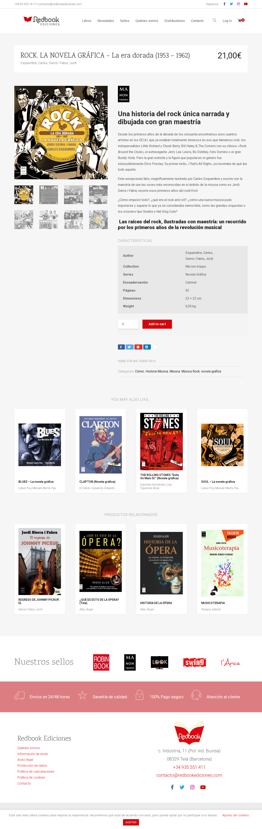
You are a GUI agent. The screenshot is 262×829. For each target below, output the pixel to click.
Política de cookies (31, 777)
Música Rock (190, 371)
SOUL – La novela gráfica (218, 481)
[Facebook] (173, 787)
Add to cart (157, 324)
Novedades (105, 21)
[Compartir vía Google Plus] (138, 347)
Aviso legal (25, 760)
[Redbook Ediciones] (41, 20)
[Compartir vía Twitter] (130, 347)
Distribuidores (174, 21)
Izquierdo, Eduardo (103, 488)
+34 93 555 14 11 (25, 4)
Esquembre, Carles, (34, 63)
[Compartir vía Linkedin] (147, 347)
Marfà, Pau (49, 488)
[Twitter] (183, 787)
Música (174, 371)
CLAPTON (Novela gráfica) (97, 481)
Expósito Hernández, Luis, (156, 484)
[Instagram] (193, 787)
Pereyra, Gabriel (210, 609)
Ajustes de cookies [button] (235, 815)
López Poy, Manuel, (30, 488)
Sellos (124, 21)
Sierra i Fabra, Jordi (63, 63)
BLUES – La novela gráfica (36, 481)
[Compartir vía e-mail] (156, 347)
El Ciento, (85, 488)
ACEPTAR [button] (131, 822)
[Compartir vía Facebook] (121, 347)
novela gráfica (211, 371)
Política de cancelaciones (35, 771)
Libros (86, 21)
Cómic (139, 371)
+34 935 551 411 (189, 767)
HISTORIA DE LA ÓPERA (156, 603)
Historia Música (157, 371)
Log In (227, 21)
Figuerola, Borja (149, 488)
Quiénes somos (147, 21)
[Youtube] (204, 787)
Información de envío (32, 754)
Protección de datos (32, 766)
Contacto (197, 21)
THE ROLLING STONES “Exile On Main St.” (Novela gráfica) (159, 476)
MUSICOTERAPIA (213, 603)
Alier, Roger (86, 609)
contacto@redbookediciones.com (60, 4)
